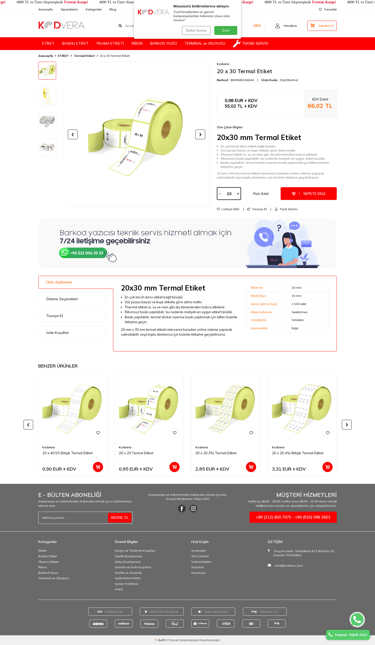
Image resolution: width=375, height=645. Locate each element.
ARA (257, 25)
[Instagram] (193, 508)
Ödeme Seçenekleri (62, 299)
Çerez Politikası (126, 584)
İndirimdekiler (201, 562)
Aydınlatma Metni (128, 578)
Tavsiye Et (259, 209)
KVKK (119, 589)
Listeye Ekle (230, 209)
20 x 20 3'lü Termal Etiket (215, 453)
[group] (136, 134)
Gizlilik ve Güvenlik (128, 573)
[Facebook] (182, 508)
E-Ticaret (172, 640)
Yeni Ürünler (200, 556)
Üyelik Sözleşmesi (128, 556)
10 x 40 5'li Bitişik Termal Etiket (67, 453)
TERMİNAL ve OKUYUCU (204, 43)
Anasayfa (45, 9)
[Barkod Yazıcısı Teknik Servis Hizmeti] (187, 243)
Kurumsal (198, 573)
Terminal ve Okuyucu (53, 578)
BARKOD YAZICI (163, 43)
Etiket (42, 550)
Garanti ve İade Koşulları (133, 567)
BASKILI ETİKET (75, 43)
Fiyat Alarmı (288, 209)
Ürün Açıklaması (59, 282)
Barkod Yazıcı (48, 573)
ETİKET (48, 43)
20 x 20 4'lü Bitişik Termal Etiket (297, 453)
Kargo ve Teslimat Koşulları (135, 550)
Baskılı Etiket (47, 556)
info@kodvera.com (289, 565)
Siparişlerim (69, 9)
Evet (225, 30)
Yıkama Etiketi (48, 562)
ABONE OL (120, 517)
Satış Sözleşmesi (128, 562)
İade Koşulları (57, 332)
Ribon (42, 567)
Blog (112, 9)
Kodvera (223, 64)
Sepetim (197, 567)
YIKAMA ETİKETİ (110, 43)
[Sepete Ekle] (98, 467)
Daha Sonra (196, 30)
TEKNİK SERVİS (255, 43)
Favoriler (330, 9)
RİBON (137, 43)
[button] (73, 134)
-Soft (160, 640)
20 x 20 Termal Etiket (136, 453)
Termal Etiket (84, 56)
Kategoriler (94, 9)
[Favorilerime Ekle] (98, 432)
